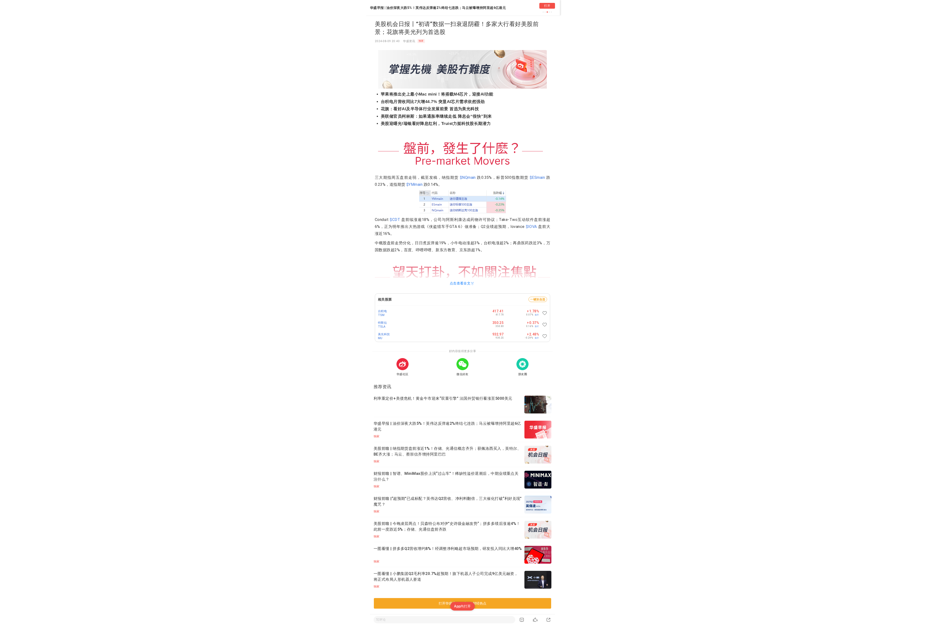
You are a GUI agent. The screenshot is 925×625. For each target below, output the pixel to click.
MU (380, 338)
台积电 (382, 311)
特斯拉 (382, 322)
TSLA (382, 326)
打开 (547, 5)
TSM (381, 315)
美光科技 (384, 334)
